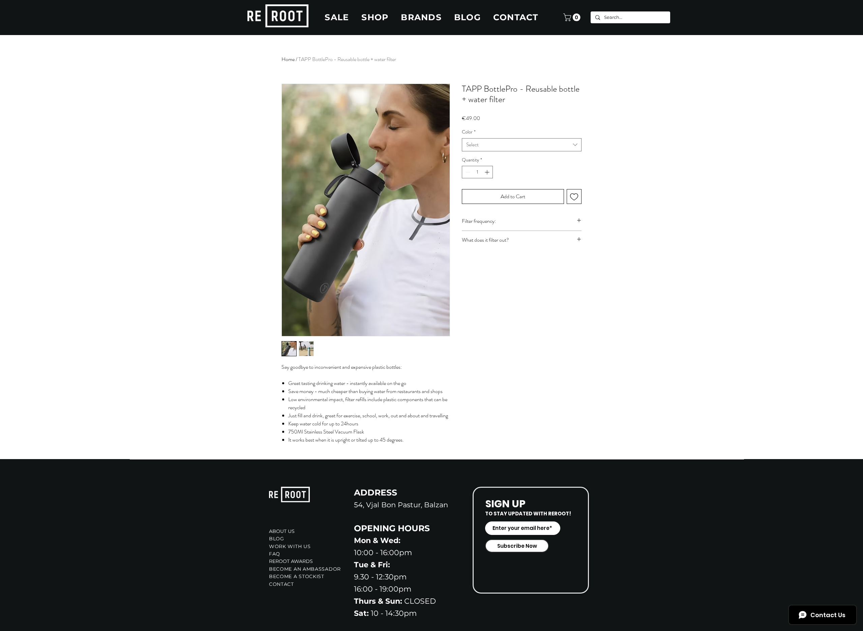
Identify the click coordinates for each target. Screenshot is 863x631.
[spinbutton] (477, 172)
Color (469, 132)
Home (288, 59)
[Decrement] (467, 172)
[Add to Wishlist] (574, 196)
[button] (572, 17)
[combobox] (522, 144)
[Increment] (487, 172)
